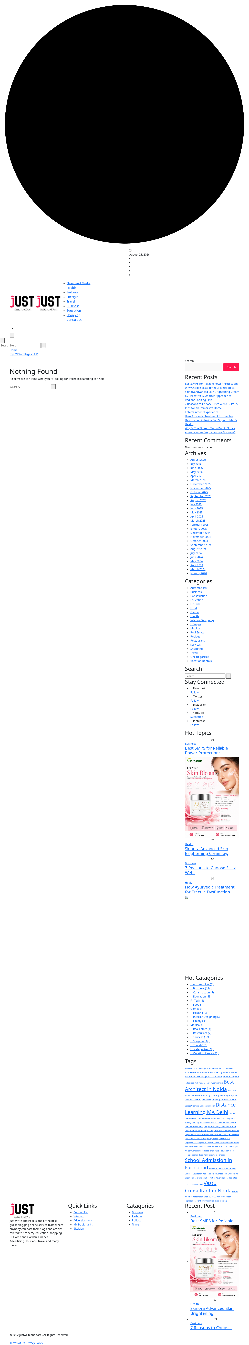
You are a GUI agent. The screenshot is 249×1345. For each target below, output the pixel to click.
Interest (79, 1216)
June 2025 (196, 508)
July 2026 (196, 464)
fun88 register (230, 1122)
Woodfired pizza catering (216, 1201)
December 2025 (200, 484)
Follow (194, 692)
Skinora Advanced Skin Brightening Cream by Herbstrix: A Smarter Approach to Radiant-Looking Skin (212, 396)
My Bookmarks (83, 1224)
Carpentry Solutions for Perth (224, 1099)
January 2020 (198, 573)
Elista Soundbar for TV (214, 1118)
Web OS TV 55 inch (212, 1197)
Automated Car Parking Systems (216, 1072)
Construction (198, 596)
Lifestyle (72, 297)
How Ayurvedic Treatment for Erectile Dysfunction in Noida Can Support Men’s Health (211, 420)
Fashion (72, 292)
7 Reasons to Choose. (211, 1327)
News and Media (78, 283)
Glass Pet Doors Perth (194, 1126)
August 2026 (198, 460)
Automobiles (198, 588)
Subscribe (196, 717)
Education (74, 310)
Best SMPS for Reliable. (212, 1220)
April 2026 (196, 476)
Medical (195, 628)
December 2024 (200, 533)
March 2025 (197, 520)
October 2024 (199, 541)
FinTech (195, 604)
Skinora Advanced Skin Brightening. (212, 1310)
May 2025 (196, 512)
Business (73, 306)
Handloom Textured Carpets (216, 1134)
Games (194, 612)
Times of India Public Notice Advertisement (209, 1178)
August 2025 (198, 500)
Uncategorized (199, 657)
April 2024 (196, 565)
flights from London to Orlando (210, 1122)
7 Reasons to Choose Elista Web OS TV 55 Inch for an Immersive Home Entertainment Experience (211, 408)
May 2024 (196, 561)
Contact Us (74, 320)
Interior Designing (202, 620)
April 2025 (196, 516)
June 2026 (196, 468)
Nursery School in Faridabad (197, 1151)
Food (193, 608)
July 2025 (196, 504)
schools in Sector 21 (217, 1169)
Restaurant (197, 640)
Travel (71, 301)
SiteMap (79, 1228)
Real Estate (197, 632)
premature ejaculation (219, 1151)
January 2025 (198, 529)
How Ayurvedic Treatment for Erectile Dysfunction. (210, 889)
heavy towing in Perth (216, 1138)
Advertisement (83, 1220)
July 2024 (196, 553)
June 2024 (196, 557)
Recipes (195, 636)
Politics (136, 1220)
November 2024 (200, 537)
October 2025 (199, 492)
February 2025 (199, 524)
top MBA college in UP (24, 354)
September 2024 (200, 545)
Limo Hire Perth (223, 1143)
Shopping (73, 315)
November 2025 (200, 488)
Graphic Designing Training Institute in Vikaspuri (211, 1130)
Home (14, 350)
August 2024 (198, 549)
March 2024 (197, 569)
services (195, 644)
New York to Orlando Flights (226, 1147)
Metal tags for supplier (204, 1147)
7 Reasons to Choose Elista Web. (210, 870)
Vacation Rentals (201, 661)
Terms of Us (17, 1343)
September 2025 (200, 496)
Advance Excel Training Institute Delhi (201, 1068)
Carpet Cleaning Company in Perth (200, 1106)
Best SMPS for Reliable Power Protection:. (206, 750)
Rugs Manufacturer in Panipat (212, 1155)
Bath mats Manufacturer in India (208, 1083)
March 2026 (197, 480)
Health (71, 288)
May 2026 (196, 472)
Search (189, 361)
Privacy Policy (34, 1343)
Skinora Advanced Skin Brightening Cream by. (206, 851)
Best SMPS (206, 1099)
